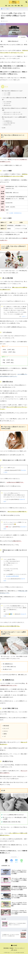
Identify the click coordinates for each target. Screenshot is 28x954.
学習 (16, 5)
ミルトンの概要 (7, 93)
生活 (12, 5)
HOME (15, 945)
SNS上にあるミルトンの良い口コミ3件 (12, 112)
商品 (6, 5)
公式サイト (24, 316)
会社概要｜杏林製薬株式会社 (15, 213)
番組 (19, 5)
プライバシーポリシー (19, 948)
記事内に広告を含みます (13, 41)
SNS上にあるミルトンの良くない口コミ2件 (13, 114)
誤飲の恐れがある (7, 105)
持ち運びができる (7, 124)
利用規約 (11, 948)
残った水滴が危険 (7, 101)
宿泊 (22, 5)
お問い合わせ (14, 950)
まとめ (3, 127)
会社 (9, 5)
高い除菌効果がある (8, 121)
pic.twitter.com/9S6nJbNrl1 (12, 576)
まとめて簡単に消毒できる (9, 123)
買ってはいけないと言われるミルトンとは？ (12, 90)
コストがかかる (7, 103)
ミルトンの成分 (7, 94)
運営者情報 (6, 948)
